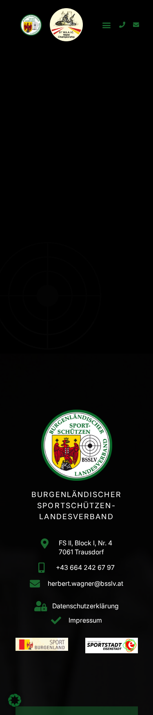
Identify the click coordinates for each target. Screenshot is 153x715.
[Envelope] (136, 25)
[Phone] (122, 25)
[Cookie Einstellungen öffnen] (14, 704)
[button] (106, 24)
